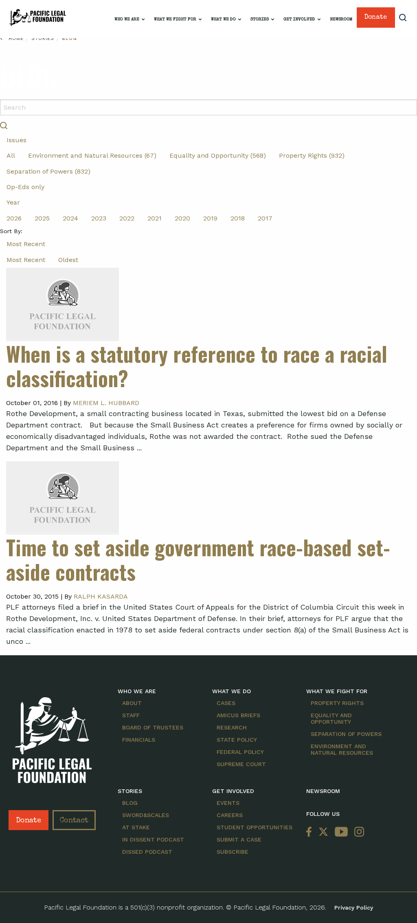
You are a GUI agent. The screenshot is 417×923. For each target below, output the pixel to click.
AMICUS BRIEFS (238, 715)
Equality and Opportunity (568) (217, 155)
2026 (14, 218)
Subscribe (232, 851)
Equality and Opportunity (331, 718)
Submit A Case (239, 839)
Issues (16, 140)
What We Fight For (175, 19)
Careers (230, 815)
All (11, 155)
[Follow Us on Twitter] (323, 832)
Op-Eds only (25, 187)
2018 (237, 218)
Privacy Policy (353, 907)
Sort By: (11, 231)
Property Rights (337, 703)
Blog (69, 38)
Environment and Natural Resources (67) (92, 155)
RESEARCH (232, 727)
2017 (265, 218)
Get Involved (299, 19)
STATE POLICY (237, 739)
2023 (98, 218)
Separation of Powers (346, 734)
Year (13, 202)
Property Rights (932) (312, 155)
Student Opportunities (254, 827)
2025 (42, 218)
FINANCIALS (138, 739)
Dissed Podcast (147, 851)
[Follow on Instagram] (357, 832)
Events (228, 803)
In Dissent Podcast (153, 839)
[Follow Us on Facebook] (310, 832)
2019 (210, 218)
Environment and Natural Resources (342, 749)
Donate (375, 17)
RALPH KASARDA (101, 596)
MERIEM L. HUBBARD (106, 403)
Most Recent (26, 244)
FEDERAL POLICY (240, 752)
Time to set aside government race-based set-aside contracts (198, 559)
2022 (126, 218)
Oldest (68, 260)
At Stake (136, 827)
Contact (74, 820)
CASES (226, 703)
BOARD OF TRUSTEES (152, 727)
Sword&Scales (145, 815)
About (132, 703)
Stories (259, 19)
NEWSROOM (323, 791)
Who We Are (126, 19)
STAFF (131, 715)
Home (16, 38)
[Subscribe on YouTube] (341, 832)
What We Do (223, 19)
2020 (182, 218)
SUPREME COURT (241, 764)
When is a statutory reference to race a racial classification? (196, 365)
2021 (154, 218)
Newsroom (341, 19)
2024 (70, 218)
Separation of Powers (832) (48, 171)
